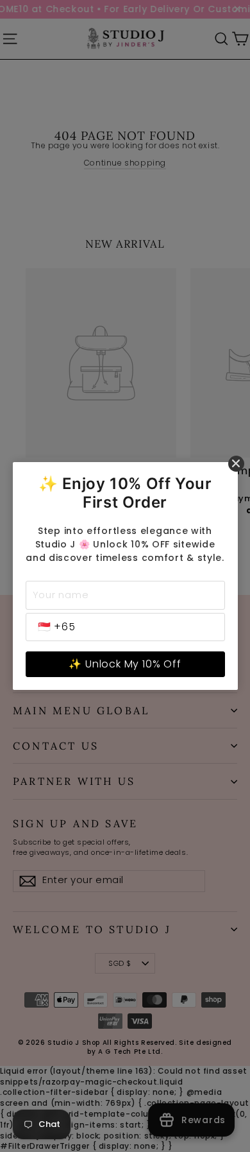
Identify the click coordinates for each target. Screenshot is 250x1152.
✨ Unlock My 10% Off (125, 664)
